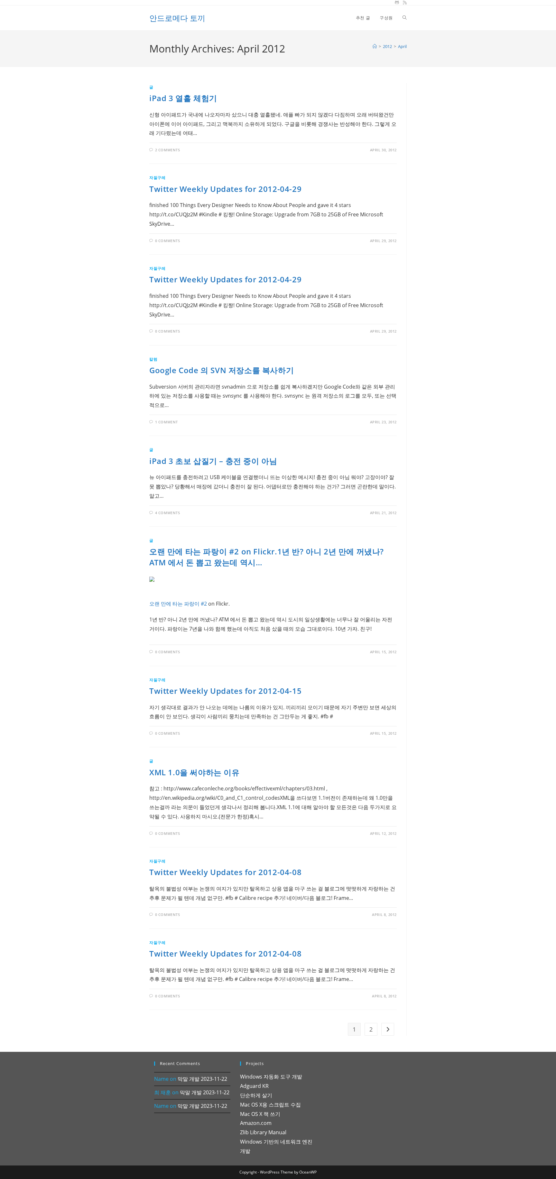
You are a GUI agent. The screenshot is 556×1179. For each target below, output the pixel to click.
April (402, 46)
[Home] (375, 46)
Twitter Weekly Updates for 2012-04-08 (225, 872)
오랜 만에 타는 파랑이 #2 (178, 603)
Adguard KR (254, 1085)
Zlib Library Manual (263, 1132)
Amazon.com (256, 1123)
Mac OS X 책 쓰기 (260, 1114)
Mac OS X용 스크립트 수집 (270, 1104)
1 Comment (166, 422)
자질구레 (157, 177)
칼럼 (153, 359)
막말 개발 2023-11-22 (202, 1078)
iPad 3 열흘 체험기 (183, 98)
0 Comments (167, 240)
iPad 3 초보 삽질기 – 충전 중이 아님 (213, 461)
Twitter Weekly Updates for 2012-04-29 (225, 189)
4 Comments (167, 512)
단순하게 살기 (256, 1095)
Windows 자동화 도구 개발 (271, 1076)
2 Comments (167, 149)
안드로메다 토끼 (177, 18)
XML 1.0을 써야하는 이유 (194, 772)
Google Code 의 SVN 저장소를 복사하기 (221, 370)
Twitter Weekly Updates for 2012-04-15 (225, 690)
